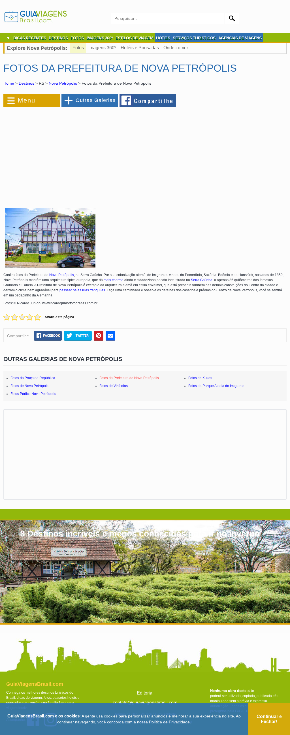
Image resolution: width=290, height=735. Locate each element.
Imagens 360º (102, 47)
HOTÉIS (163, 38)
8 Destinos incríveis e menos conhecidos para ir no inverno (140, 533)
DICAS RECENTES (29, 38)
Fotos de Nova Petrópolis (29, 386)
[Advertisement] (65, 154)
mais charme (113, 280)
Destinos (26, 83)
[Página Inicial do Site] (7, 38)
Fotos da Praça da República (32, 378)
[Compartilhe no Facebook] (148, 100)
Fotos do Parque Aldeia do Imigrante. (216, 386)
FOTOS (77, 38)
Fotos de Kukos (200, 378)
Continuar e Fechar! (269, 719)
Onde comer (175, 47)
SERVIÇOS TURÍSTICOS (194, 38)
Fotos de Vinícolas (113, 386)
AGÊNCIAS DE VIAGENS (240, 38)
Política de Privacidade (169, 722)
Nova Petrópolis (63, 83)
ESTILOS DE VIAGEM (134, 38)
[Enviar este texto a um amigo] (110, 336)
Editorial (145, 693)
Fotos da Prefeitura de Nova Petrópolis (129, 378)
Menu (26, 100)
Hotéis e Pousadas (140, 47)
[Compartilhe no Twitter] (77, 336)
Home (8, 83)
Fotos (78, 47)
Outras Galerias (96, 100)
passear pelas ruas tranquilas (82, 290)
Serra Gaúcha (201, 280)
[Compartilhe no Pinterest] (98, 336)
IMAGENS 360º (100, 38)
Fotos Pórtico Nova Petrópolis (33, 394)
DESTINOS (58, 38)
